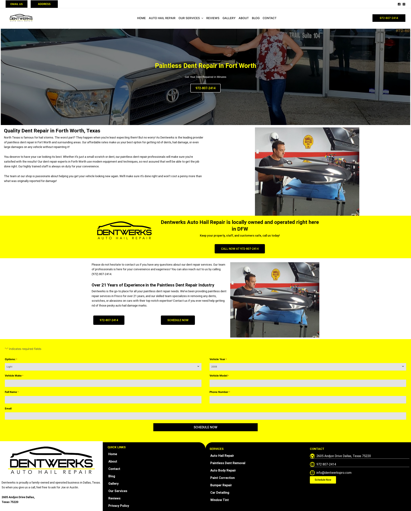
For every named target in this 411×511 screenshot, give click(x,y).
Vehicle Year (218, 359)
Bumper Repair (221, 485)
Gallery (229, 18)
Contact (270, 18)
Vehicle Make (14, 375)
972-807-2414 (205, 88)
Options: (11, 359)
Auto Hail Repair (162, 18)
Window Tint (219, 500)
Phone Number (220, 392)
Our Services (189, 18)
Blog (256, 18)
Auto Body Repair (223, 470)
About (244, 18)
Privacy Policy (118, 506)
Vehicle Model (219, 375)
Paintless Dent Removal (227, 463)
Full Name (12, 392)
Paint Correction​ (222, 478)
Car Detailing (219, 492)
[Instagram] (403, 4)
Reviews (212, 18)
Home (141, 18)
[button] (16, 4)
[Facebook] (399, 4)
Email (8, 408)
